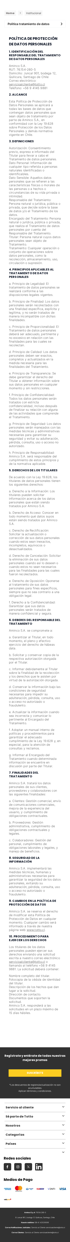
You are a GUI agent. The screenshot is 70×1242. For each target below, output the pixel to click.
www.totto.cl (36, 930)
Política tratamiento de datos (29, 24)
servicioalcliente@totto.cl (27, 84)
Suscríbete (35, 1073)
